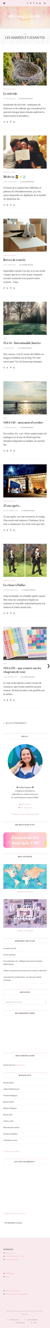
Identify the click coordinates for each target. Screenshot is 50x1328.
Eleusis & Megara (10, 1108)
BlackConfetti (8, 1102)
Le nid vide (10, 94)
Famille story (9, 89)
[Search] (45, 3)
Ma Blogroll (10, 1273)
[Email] (14, 122)
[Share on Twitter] (7, 122)
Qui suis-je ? (10, 1253)
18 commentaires (25, 348)
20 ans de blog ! (9, 955)
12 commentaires (28, 590)
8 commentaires (28, 510)
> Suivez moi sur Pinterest (14, 1213)
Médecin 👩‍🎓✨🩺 (14, 177)
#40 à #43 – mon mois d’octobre (23, 422)
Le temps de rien (9, 948)
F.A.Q (7, 1276)
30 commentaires (26, 98)
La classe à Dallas (14, 585)
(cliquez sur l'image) (25, 891)
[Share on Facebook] (4, 122)
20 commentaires (27, 181)
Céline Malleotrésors (11, 1089)
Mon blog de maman (11, 1127)
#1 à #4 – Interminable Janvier (22, 343)
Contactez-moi (11, 1259)
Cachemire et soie (10, 1140)
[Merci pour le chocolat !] (25, 17)
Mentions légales (12, 1290)
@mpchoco (20, 1065)
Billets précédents (16, 723)
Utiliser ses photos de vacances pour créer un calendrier (25, 970)
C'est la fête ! (9, 501)
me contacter (26, 807)
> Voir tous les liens (11, 1151)
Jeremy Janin (8, 1121)
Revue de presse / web (14, 1256)
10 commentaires (26, 265)
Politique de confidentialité (16, 1294)
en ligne (13, 1223)
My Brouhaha (8, 1083)
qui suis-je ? (26, 804)
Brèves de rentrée (14, 260)
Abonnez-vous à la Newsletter (25, 814)
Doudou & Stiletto (10, 1134)
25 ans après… (12, 506)
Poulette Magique (10, 1095)
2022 (5, 338)
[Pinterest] (10, 122)
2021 (5, 418)
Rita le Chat (7, 1115)
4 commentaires (26, 427)
